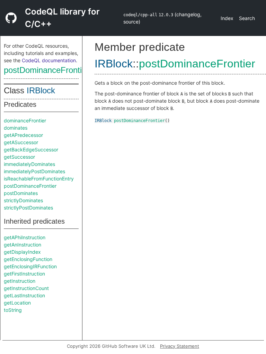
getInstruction (19, 281)
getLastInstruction (24, 295)
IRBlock (41, 90)
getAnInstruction (22, 245)
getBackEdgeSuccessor (31, 149)
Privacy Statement (179, 346)
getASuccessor (21, 142)
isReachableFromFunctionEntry (39, 178)
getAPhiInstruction (24, 237)
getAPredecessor (23, 135)
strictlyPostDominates (28, 208)
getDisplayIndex (22, 252)
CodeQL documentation (49, 60)
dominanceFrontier (25, 120)
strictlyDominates (23, 200)
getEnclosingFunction (28, 259)
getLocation (17, 303)
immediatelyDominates (29, 164)
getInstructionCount (26, 288)
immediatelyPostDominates (34, 171)
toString (13, 310)
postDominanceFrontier (46, 70)
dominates (15, 128)
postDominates (21, 193)
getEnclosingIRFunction (30, 266)
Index (227, 18)
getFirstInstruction (24, 274)
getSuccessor (19, 157)
